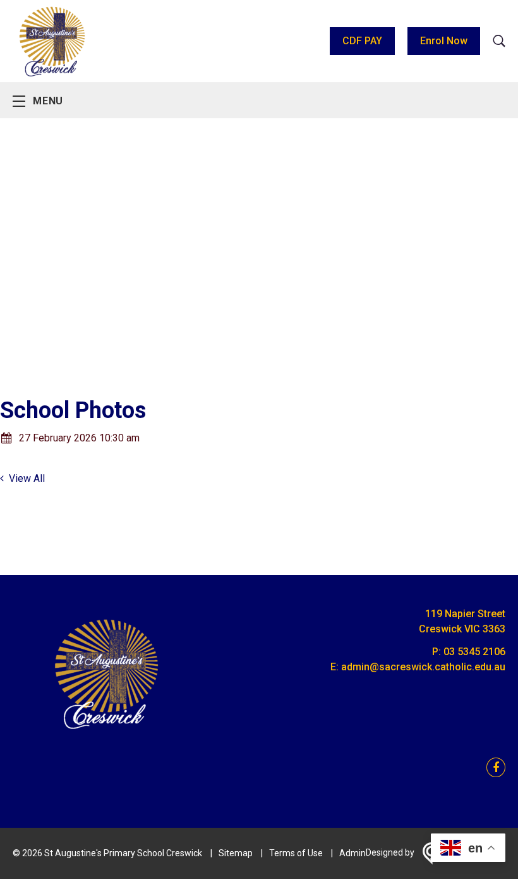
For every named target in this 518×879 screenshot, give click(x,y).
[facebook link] (492, 768)
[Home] (107, 737)
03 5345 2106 (474, 652)
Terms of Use (296, 853)
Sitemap (236, 853)
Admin (352, 853)
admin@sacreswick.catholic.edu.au (423, 667)
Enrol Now (443, 41)
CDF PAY (362, 41)
